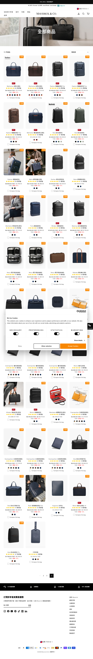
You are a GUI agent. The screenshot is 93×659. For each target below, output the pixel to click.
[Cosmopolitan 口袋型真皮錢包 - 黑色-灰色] (77, 421)
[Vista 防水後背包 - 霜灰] (61, 141)
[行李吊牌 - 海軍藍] (33, 559)
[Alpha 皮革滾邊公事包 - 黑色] (37, 188)
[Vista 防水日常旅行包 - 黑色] (78, 468)
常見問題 (72, 630)
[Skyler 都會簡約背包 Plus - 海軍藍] (37, 514)
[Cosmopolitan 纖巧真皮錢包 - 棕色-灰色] (13, 374)
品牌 (5, 15)
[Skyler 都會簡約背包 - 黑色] (78, 186)
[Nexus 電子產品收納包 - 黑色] (13, 281)
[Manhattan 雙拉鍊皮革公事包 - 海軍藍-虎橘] (34, 140)
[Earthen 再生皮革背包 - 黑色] (56, 188)
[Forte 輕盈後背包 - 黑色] (37, 235)
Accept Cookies (73, 346)
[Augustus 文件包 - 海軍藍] (56, 513)
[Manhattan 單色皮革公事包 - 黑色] (12, 235)
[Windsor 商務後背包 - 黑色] (56, 235)
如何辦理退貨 (73, 612)
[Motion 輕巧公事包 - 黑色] (78, 374)
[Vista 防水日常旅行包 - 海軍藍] (80, 468)
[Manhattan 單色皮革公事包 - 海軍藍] (15, 235)
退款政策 (72, 618)
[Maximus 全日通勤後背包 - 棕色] (82, 235)
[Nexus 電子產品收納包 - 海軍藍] (11, 281)
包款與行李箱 (8, 12)
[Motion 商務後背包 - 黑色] (34, 421)
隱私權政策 (72, 621)
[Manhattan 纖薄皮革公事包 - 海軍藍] (59, 419)
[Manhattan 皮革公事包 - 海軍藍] (12, 95)
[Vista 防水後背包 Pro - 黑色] (15, 561)
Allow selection (46, 346)
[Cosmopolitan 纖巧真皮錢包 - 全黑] (16, 374)
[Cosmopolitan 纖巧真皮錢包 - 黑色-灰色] (11, 374)
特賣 (23, 12)
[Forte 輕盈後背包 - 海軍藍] (34, 235)
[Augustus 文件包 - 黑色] (59, 513)
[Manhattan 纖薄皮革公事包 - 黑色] (56, 419)
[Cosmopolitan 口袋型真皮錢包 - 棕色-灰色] (79, 421)
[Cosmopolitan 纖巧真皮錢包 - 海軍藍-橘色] (9, 374)
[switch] (36, 333)
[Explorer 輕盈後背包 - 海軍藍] (12, 188)
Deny (20, 346)
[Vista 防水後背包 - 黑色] (54, 141)
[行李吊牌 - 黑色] (35, 559)
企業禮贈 (72, 606)
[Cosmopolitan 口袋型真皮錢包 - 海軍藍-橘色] (74, 421)
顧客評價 (72, 600)
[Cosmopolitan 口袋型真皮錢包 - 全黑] (82, 421)
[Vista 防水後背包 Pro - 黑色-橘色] (12, 561)
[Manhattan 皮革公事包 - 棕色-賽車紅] (17, 95)
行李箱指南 (72, 627)
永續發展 (72, 603)
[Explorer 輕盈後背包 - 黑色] (15, 188)
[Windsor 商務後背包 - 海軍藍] (59, 235)
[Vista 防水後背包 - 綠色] (59, 141)
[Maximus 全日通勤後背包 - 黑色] (77, 235)
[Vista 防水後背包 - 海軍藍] (56, 141)
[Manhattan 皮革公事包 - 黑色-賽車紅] (10, 95)
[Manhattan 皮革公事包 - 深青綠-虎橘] (20, 95)
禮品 (28, 12)
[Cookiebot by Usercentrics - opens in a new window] (78, 311)
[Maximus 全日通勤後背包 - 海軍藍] (79, 235)
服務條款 (72, 624)
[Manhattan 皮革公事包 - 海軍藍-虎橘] (7, 95)
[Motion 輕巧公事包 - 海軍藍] (80, 374)
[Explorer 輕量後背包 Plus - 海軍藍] (55, 95)
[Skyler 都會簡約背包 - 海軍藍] (80, 186)
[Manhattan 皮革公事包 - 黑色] (15, 95)
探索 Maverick (73, 597)
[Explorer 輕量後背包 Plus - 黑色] (57, 95)
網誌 (70, 609)
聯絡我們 (72, 633)
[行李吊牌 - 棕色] (38, 559)
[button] (32, 134)
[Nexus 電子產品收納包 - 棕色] (16, 281)
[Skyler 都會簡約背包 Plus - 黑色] (34, 514)
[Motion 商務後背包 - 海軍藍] (37, 421)
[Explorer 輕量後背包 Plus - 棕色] (60, 95)
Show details (78, 340)
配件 (17, 12)
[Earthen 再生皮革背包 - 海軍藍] (59, 188)
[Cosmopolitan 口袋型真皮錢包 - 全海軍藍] (84, 421)
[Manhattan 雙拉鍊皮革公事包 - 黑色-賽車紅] (37, 140)
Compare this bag (15, 98)
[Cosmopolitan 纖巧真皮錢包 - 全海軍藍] (18, 374)
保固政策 (72, 615)
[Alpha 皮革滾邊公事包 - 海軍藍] (34, 188)
